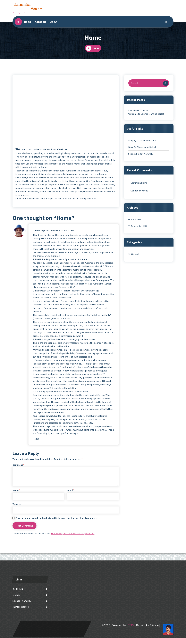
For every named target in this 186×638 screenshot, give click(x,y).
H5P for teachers (20, 606)
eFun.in (16, 594)
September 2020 (139, 226)
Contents (40, 21)
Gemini (36, 230)
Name (16, 490)
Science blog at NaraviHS (140, 153)
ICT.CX (130, 625)
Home (27, 21)
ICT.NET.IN (17, 588)
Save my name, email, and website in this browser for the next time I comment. (56, 518)
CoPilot (134, 190)
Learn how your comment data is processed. (72, 533)
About (54, 21)
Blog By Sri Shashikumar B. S (142, 140)
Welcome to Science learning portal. (146, 113)
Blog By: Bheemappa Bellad (142, 147)
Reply (36, 438)
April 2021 (136, 219)
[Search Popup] (166, 22)
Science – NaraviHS (21, 600)
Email (70, 490)
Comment (18, 464)
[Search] (165, 83)
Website (16, 503)
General (135, 254)
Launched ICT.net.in (138, 110)
